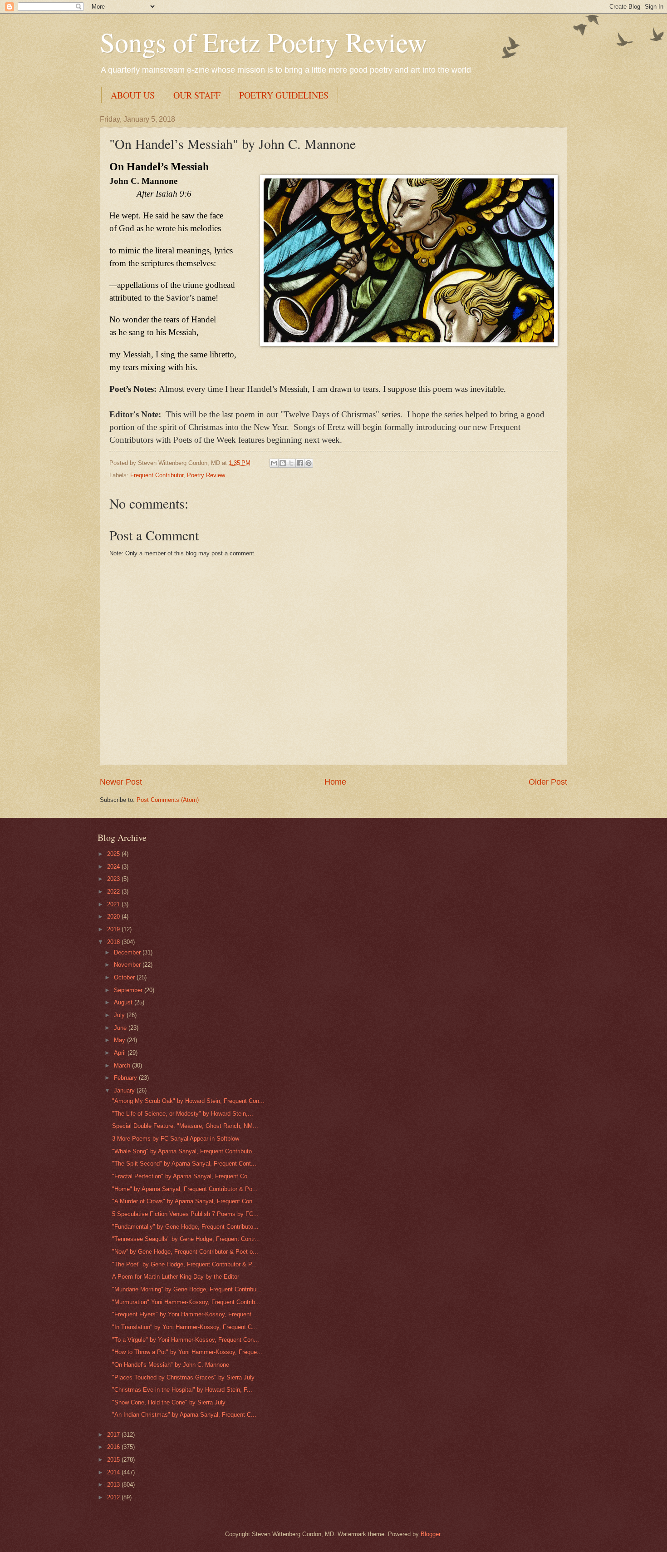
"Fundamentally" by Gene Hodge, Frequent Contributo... (185, 1226)
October (125, 977)
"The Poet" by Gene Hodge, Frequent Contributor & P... (184, 1264)
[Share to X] (291, 463)
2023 (114, 878)
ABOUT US (133, 95)
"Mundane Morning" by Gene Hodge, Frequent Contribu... (187, 1289)
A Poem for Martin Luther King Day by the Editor (175, 1276)
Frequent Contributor (156, 475)
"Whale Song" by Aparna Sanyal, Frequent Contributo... (184, 1151)
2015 (114, 1459)
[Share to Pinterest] (308, 463)
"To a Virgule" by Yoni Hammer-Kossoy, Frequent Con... (185, 1339)
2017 (114, 1434)
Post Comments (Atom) (168, 799)
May (120, 1040)
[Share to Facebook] (299, 463)
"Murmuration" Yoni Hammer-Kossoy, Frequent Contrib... (186, 1302)
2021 (114, 904)
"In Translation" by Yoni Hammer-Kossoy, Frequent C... (184, 1327)
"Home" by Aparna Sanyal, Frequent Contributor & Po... (185, 1189)
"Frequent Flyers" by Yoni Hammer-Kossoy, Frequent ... (185, 1314)
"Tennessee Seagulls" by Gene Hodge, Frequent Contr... (186, 1239)
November (128, 964)
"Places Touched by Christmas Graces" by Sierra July (183, 1377)
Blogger (430, 1534)
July (120, 1015)
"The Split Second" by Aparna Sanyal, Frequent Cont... (184, 1163)
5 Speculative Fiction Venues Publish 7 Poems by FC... (185, 1214)
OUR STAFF (197, 95)
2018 (114, 942)
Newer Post (121, 781)
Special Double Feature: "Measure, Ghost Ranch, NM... (185, 1125)
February (126, 1077)
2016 (114, 1446)
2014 (114, 1472)
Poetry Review (206, 475)
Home (335, 781)
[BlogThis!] (282, 463)
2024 (114, 866)
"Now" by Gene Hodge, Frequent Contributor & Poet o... (185, 1251)
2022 (114, 891)
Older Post (548, 781)
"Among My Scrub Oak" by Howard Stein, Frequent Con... (188, 1100)
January (125, 1090)
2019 (114, 929)
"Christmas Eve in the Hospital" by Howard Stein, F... (182, 1389)
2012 (114, 1497)
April (121, 1052)
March (123, 1065)
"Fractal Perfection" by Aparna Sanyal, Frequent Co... (182, 1176)
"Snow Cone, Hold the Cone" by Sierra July (169, 1402)
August (124, 1002)
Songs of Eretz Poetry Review (263, 42)
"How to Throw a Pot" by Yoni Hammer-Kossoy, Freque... (187, 1352)
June (121, 1027)
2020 (114, 916)
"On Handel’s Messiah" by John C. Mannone (170, 1364)
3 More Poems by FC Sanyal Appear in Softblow (175, 1138)
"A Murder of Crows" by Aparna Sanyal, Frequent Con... (185, 1201)
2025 (114, 853)
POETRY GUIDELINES (284, 95)
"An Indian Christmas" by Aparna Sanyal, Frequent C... (184, 1414)
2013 (114, 1484)
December (128, 952)
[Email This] (274, 463)
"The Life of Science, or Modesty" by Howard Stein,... (182, 1113)
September (129, 990)
